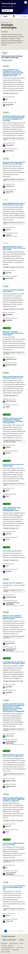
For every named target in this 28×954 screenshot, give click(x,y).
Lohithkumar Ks (10, 186)
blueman (8, 915)
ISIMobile (8, 447)
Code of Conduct (5, 949)
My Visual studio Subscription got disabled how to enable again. (14, 163)
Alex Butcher (9, 320)
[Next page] (23, 931)
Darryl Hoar (9, 533)
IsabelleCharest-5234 (11, 359)
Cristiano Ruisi (9, 921)
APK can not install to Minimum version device (13, 290)
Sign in (25, 16)
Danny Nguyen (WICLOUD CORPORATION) (12, 603)
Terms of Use (20, 947)
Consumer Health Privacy (7, 947)
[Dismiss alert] (25, 2)
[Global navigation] (1, 16)
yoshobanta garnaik (11, 597)
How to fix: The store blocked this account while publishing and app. (14, 887)
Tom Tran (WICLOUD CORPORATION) (11, 873)
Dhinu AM (8, 453)
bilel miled (8, 272)
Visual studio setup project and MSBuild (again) (13, 465)
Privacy (10, 945)
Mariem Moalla (9, 104)
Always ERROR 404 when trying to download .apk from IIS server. (14, 204)
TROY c (7, 565)
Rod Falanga (9, 686)
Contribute (4, 945)
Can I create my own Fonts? (12, 551)
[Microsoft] (14, 16)
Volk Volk (8, 229)
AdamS (7, 490)
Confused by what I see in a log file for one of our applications (13, 755)
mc (6, 867)
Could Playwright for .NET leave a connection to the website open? (14, 662)
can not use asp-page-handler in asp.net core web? (13, 844)
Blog (21, 943)
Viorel (7, 831)
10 (20, 931)
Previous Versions (14, 943)
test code (8, 826)
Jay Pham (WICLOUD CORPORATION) (11, 649)
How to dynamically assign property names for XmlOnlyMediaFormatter (12, 509)
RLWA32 (8, 406)
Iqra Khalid (8, 571)
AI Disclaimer (4, 943)
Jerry (7, 99)
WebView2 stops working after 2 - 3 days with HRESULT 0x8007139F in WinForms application (14, 799)
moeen (7, 539)
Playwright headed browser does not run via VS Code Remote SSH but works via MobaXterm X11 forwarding (14, 118)
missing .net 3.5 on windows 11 (13, 583)
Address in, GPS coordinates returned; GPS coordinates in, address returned (12, 617)
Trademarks (15, 949)
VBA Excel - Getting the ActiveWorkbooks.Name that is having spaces (13, 333)
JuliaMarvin (9, 235)
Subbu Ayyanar (10, 145)
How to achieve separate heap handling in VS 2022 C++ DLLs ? (13, 377)
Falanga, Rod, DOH (10, 780)
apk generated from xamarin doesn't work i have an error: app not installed (14, 248)
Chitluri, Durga (9, 736)
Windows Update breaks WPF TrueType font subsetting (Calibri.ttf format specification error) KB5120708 (13, 420)
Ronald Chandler (10, 643)
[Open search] (21, 16)
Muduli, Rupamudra (11, 401)
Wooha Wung (9, 314)
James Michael (9, 278)
